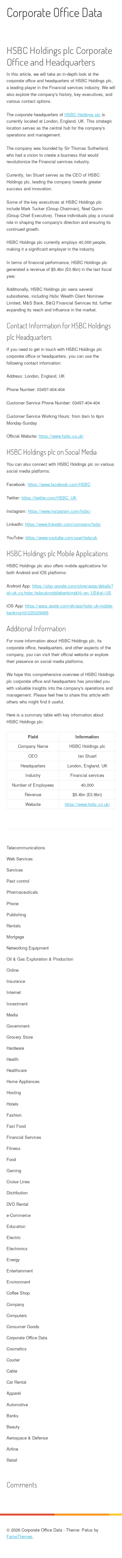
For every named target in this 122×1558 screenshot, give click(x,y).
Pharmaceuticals (22, 892)
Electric (14, 1237)
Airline (12, 1449)
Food (11, 1159)
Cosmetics (17, 1349)
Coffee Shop (18, 1293)
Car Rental (16, 1382)
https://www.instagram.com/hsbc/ (59, 511)
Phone (13, 903)
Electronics (17, 1248)
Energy (13, 1259)
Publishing (16, 914)
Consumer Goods (23, 1326)
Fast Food (16, 1126)
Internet (14, 992)
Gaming (14, 1170)
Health (13, 1059)
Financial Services (24, 1137)
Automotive (17, 1404)
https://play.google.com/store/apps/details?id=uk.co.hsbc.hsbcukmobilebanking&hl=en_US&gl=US (60, 589)
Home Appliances (23, 1081)
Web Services (20, 859)
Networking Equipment (28, 948)
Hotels (13, 1104)
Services (15, 870)
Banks (13, 1415)
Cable (12, 1371)
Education (16, 1226)
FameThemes (20, 1536)
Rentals (14, 925)
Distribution (17, 1192)
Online (13, 970)
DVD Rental (17, 1204)
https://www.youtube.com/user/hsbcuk (61, 537)
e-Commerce (19, 1215)
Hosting (14, 1092)
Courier (13, 1360)
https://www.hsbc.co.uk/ (61, 436)
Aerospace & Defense (27, 1438)
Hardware (15, 1048)
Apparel (14, 1393)
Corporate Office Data (54, 12)
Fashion (14, 1115)
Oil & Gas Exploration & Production (40, 959)
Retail (12, 1460)
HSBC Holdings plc (82, 114)
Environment (18, 1282)
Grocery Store (20, 1037)
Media (12, 1015)
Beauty (13, 1427)
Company (15, 1304)
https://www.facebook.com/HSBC (59, 484)
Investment (17, 1003)
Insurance (16, 981)
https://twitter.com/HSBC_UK (48, 498)
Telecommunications (26, 847)
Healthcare (17, 1070)
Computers (17, 1315)
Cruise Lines (18, 1181)
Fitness (13, 1148)
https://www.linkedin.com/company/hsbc (63, 524)
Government (18, 1026)
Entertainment (20, 1270)
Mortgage (15, 937)
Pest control (18, 881)
